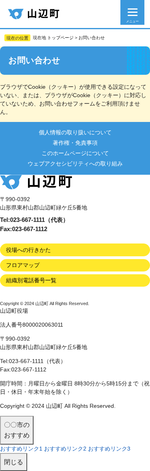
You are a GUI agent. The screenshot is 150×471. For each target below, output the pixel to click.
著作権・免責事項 (75, 143)
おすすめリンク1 (21, 448)
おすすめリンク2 (65, 448)
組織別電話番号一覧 (31, 280)
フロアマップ (23, 265)
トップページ (60, 37)
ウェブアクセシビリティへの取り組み (75, 163)
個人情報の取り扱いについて (75, 132)
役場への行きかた (28, 250)
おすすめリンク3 (109, 448)
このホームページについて (75, 153)
